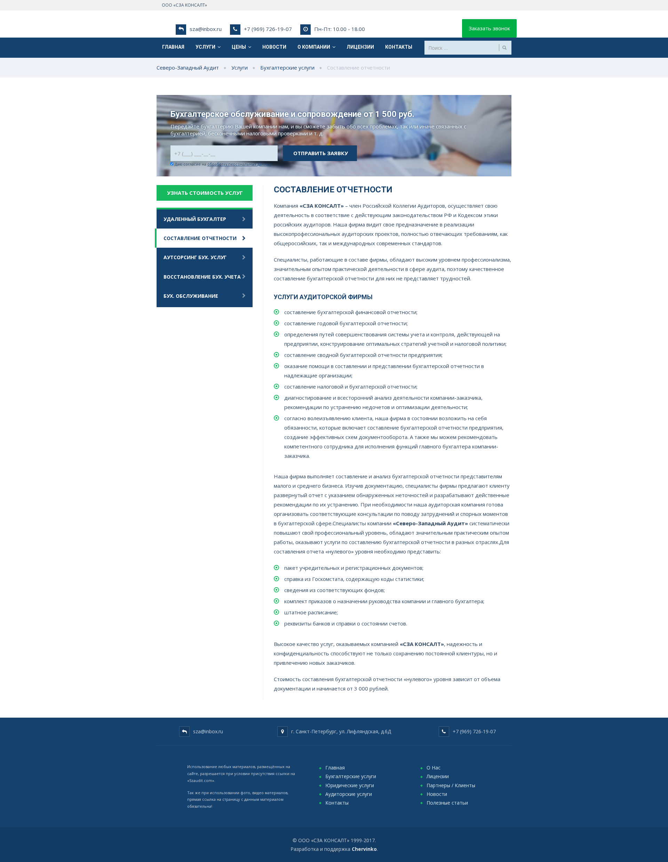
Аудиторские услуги (348, 794)
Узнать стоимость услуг (205, 192)
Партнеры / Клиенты (451, 785)
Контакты (398, 47)
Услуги (206, 47)
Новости (274, 47)
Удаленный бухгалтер (195, 219)
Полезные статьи (447, 802)
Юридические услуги (349, 785)
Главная (173, 47)
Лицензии (360, 47)
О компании (314, 47)
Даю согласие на (223, 164)
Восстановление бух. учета (202, 276)
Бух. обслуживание (191, 296)
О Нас (433, 767)
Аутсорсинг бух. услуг (195, 257)
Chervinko (364, 849)
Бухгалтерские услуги (350, 776)
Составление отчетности (200, 238)
